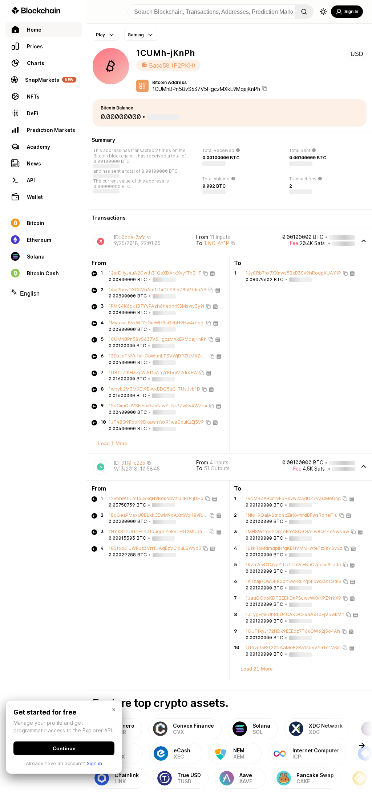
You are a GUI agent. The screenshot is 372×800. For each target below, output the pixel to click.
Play (100, 34)
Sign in (94, 763)
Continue (64, 748)
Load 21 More (256, 669)
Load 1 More (113, 443)
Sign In (351, 11)
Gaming (136, 34)
